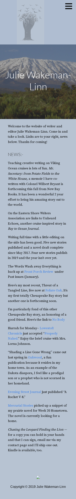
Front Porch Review (39, 272)
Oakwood (35, 357)
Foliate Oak (53, 290)
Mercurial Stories (20, 406)
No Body (59, 320)
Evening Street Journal (24, 392)
